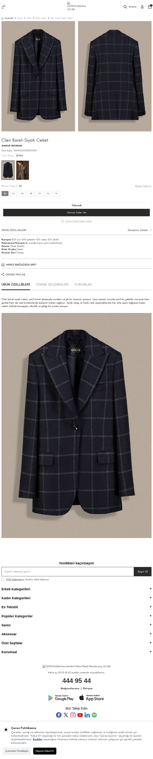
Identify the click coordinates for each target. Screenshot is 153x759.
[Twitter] (66, 715)
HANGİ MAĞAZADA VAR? (21, 264)
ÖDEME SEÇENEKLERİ (52, 284)
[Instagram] (73, 715)
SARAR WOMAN (11, 145)
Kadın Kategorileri (15, 598)
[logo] (76, 6)
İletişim (88, 688)
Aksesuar (9, 634)
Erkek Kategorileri (15, 589)
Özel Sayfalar (12, 643)
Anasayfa (8, 18)
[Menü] (3, 7)
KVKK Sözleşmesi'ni (15, 579)
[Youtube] (80, 715)
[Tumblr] (87, 715)
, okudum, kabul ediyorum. (28, 579)
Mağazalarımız (70, 688)
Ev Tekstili (9, 607)
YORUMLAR (83, 284)
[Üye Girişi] (142, 7)
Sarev (6, 625)
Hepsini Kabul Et (45, 750)
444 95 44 (76, 680)
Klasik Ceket (41, 18)
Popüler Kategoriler (17, 616)
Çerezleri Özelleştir (17, 750)
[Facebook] (59, 715)
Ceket (29, 18)
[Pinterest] (94, 715)
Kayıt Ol (143, 571)
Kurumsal (9, 652)
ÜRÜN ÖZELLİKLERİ (74, 230)
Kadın (20, 18)
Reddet (38, 739)
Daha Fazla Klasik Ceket (79, 221)
